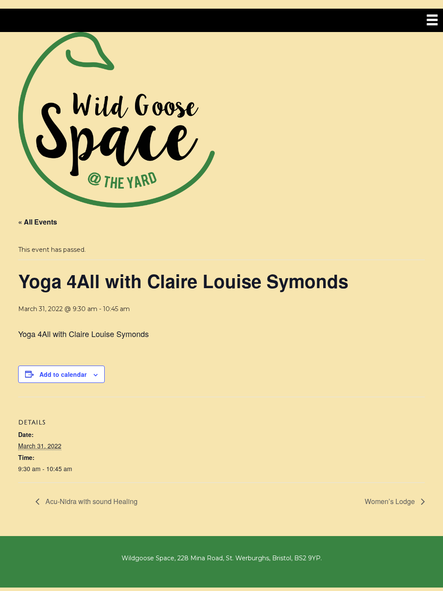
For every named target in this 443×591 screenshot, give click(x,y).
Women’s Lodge (391, 501)
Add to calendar (63, 374)
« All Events (37, 222)
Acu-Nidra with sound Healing (91, 501)
